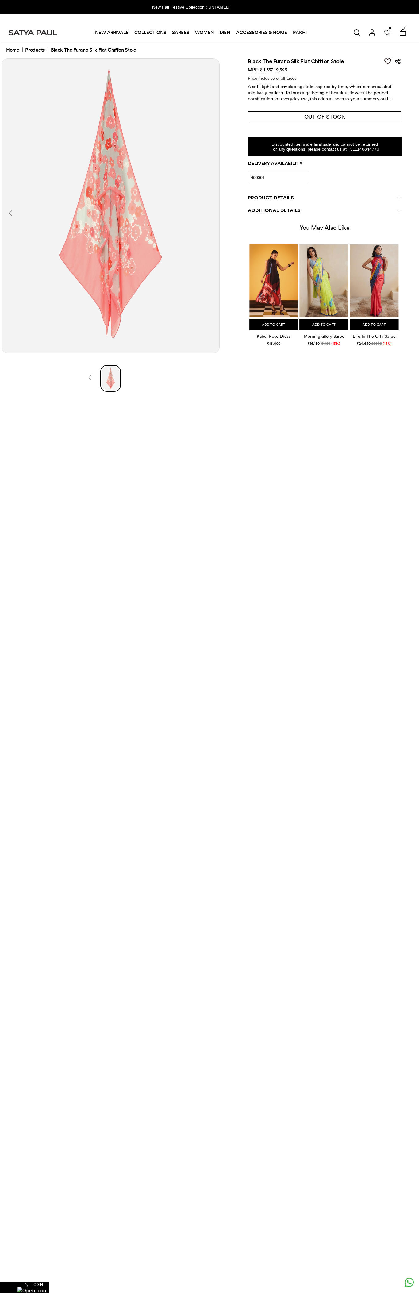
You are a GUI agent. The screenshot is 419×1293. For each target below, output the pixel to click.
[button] (250, 289)
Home (12, 50)
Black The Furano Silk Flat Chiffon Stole (93, 50)
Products (34, 50)
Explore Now (252, 7)
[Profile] (372, 32)
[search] (356, 32)
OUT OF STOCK (324, 116)
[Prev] (90, 378)
